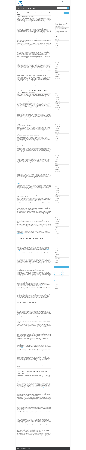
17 (63, 274)
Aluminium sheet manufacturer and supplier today (30, 238)
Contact (67, 1)
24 (63, 276)
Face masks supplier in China (59, 26)
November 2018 (57, 219)
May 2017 (56, 250)
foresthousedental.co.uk (20, 233)
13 (54, 274)
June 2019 (56, 206)
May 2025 (56, 68)
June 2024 (56, 89)
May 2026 (56, 45)
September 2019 (57, 200)
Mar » (56, 280)
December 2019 (57, 194)
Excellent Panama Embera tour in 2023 (27, 302)
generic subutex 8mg (42, 101)
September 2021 (57, 153)
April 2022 (56, 140)
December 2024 (57, 78)
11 (65, 272)
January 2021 (57, 169)
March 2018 (57, 233)
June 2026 (56, 43)
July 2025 (56, 64)
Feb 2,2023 (19, 16)
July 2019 (56, 204)
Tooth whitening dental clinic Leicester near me (29, 169)
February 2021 (57, 167)
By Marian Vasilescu (32, 92)
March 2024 (57, 95)
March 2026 (57, 49)
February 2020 (57, 190)
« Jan (54, 280)
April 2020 (56, 186)
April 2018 (56, 231)
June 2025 (56, 66)
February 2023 (57, 120)
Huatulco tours (21, 314)
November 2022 (57, 126)
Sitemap (56, 288)
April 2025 (56, 70)
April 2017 (56, 252)
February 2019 (57, 213)
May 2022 (56, 138)
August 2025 (57, 62)
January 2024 (57, 99)
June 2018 (56, 227)
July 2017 (56, 248)
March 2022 (57, 142)
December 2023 (57, 101)
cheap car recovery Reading (42, 387)
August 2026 (57, 39)
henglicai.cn (42, 285)
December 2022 (57, 124)
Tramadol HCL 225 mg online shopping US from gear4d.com (32, 90)
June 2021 (56, 159)
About (63, 1)
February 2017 (57, 254)
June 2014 (56, 262)
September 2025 (57, 60)
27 (54, 278)
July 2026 (56, 41)
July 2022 (56, 134)
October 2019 (57, 198)
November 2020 (57, 173)
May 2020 (56, 184)
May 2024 (56, 91)
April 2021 (56, 163)
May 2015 (56, 256)
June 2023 (56, 113)
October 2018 (57, 221)
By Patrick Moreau (31, 16)
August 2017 (57, 246)
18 (65, 274)
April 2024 (56, 93)
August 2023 (57, 109)
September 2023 (57, 107)
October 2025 (57, 58)
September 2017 (57, 244)
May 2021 (56, 161)
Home (59, 1)
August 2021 (57, 155)
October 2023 (57, 105)
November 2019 (57, 196)
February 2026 (57, 51)
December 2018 (57, 217)
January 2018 (57, 237)
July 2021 (56, 157)
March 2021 (57, 165)
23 (61, 276)
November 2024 (57, 80)
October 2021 (57, 151)
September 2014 (57, 260)
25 (65, 276)
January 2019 (57, 215)
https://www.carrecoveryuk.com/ (35, 422)
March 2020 (57, 188)
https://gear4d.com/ (20, 163)
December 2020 (57, 171)
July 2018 (56, 225)
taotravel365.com (20, 347)
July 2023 (56, 111)
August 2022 (57, 132)
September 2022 (57, 130)
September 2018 (57, 223)
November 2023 (57, 103)
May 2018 (56, 229)
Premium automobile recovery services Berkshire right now (32, 371)
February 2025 (57, 74)
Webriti (29, 448)
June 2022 (56, 136)
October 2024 (57, 82)
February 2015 (57, 258)
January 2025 (57, 76)
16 (61, 274)
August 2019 (57, 202)
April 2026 (56, 47)
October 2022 (57, 128)
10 (63, 272)
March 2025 (57, 72)
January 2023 (57, 122)
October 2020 (57, 175)
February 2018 (57, 235)
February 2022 (57, 144)
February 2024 (57, 97)
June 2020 (56, 182)
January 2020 (57, 192)
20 (54, 276)
